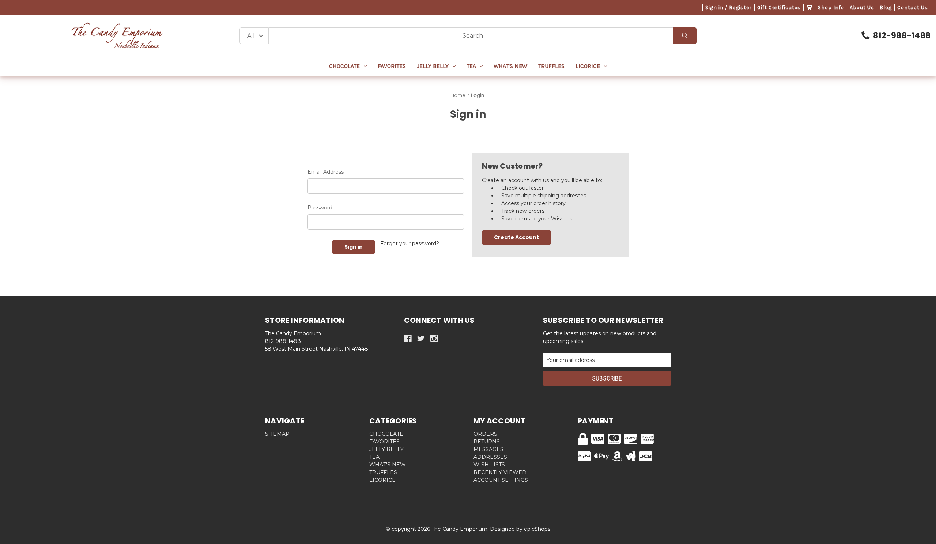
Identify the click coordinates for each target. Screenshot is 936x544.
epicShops (537, 529)
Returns (486, 441)
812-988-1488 (902, 35)
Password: (320, 207)
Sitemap (277, 434)
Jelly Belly (433, 66)
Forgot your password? (409, 243)
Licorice (587, 66)
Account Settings (500, 480)
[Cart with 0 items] (809, 7)
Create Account (516, 237)
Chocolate (344, 66)
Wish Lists (489, 464)
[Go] (685, 35)
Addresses (490, 457)
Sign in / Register (728, 7)
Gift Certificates (779, 7)
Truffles (551, 66)
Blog (886, 7)
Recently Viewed (499, 472)
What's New (510, 66)
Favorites (392, 66)
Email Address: (326, 172)
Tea (471, 66)
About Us (862, 7)
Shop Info (831, 7)
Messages (488, 449)
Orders (485, 434)
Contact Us (912, 7)
